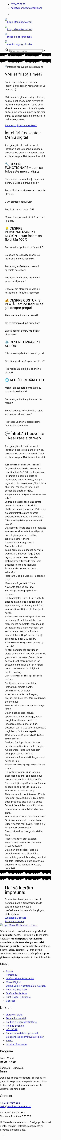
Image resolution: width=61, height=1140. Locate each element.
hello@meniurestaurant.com (26, 7)
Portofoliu (11, 974)
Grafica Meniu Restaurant (20, 978)
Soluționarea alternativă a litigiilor (25, 1036)
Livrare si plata (14, 1014)
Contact (10, 1000)
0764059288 (18, 4)
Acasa (9, 971)
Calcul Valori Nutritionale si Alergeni (26, 985)
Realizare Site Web (16, 989)
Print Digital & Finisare (18, 996)
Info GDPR (11, 1029)
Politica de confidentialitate (21, 1021)
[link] (44, 50)
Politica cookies (15, 1025)
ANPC (9, 1040)
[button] (25, 181)
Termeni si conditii (16, 1018)
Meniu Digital (13, 982)
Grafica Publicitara (16, 993)
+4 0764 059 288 (10, 1102)
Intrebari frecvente (16, 1044)
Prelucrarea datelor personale (22, 1033)
